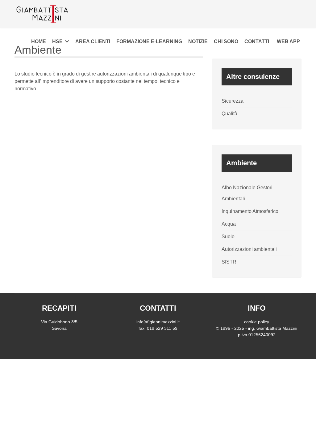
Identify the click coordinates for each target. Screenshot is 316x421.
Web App (288, 41)
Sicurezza (232, 101)
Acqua (229, 224)
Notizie (198, 41)
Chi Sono (226, 41)
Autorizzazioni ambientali (249, 249)
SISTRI (230, 261)
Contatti (256, 41)
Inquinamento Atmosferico (250, 211)
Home (38, 41)
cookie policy (256, 321)
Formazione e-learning (149, 41)
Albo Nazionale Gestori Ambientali (247, 193)
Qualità (229, 113)
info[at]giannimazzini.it (158, 321)
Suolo (228, 236)
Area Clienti (92, 41)
